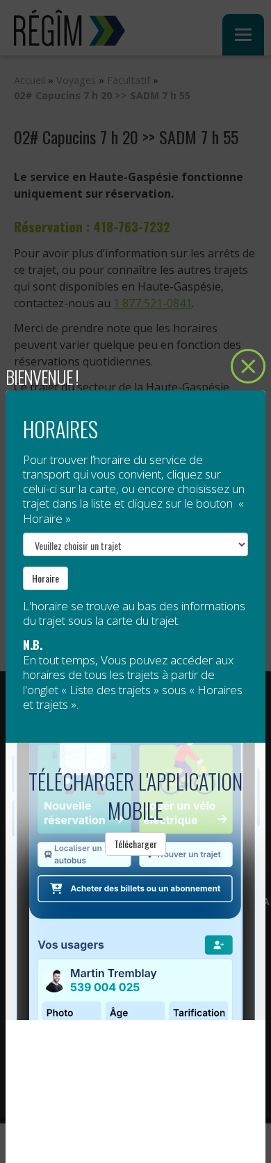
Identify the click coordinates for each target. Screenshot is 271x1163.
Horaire (45, 578)
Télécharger (135, 843)
